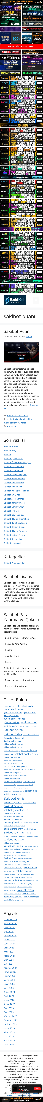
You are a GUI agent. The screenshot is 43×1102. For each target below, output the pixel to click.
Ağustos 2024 (10, 968)
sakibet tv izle (30, 867)
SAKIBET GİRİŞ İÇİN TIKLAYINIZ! (21, 46)
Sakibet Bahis (13, 734)
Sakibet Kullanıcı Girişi (10, 836)
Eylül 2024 (9, 964)
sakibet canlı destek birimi (12, 769)
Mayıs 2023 (9, 1028)
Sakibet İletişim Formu (14, 535)
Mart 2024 (9, 988)
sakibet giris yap (13, 794)
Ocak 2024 (9, 996)
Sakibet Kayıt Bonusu (14, 515)
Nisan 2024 (9, 984)
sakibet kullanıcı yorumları (14, 900)
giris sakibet (30, 712)
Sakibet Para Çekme (29, 849)
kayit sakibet (29, 722)
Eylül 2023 (9, 1012)
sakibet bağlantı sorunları (13, 744)
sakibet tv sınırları (9, 871)
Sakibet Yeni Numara (14, 483)
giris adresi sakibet (13, 712)
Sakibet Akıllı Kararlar (14, 499)
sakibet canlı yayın (28, 769)
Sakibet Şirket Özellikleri (15, 523)
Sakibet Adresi (11, 446)
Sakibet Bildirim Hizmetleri (16, 519)
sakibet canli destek (26, 754)
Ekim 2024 (9, 960)
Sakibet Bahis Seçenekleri (14, 738)
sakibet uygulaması (11, 874)
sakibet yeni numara (10, 887)
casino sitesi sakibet (14, 709)
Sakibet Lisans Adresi (14, 543)
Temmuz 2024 (10, 972)
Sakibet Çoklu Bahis (13, 458)
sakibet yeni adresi (30, 880)
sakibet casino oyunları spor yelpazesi (15, 775)
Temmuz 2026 (10, 919)
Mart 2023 (9, 1036)
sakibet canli (8, 754)
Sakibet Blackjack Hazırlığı (16, 491)
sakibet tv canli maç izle (13, 868)
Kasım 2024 (9, 956)
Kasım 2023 (9, 1004)
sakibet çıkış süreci (9, 890)
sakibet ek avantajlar (10, 785)
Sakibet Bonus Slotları (14, 478)
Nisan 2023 (9, 1032)
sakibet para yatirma (12, 849)
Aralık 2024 (9, 952)
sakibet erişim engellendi (25, 785)
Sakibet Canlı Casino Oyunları (15, 766)
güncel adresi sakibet (14, 718)
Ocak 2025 (9, 948)
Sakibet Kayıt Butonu (14, 466)
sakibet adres (30, 726)
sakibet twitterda (18, 423)
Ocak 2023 (9, 1044)
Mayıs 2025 (9, 940)
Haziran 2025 (10, 936)
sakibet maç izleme (11, 843)
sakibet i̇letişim (30, 829)
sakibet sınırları (8, 861)
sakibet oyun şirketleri (31, 846)
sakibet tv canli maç (22, 865)
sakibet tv (8, 864)
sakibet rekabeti (8, 855)
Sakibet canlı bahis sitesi (13, 763)
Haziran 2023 (10, 1024)
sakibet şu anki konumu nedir (12, 894)
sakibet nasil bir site (13, 846)
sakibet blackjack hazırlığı (12, 751)
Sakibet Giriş (10, 450)
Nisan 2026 (9, 927)
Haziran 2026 (10, 923)
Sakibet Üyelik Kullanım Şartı (17, 462)
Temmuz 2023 (10, 1020)
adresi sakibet (9, 706)
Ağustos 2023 (10, 1016)
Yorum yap (12, 426)
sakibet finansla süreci (10, 788)
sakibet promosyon (23, 852)
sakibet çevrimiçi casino (24, 887)
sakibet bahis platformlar (31, 735)
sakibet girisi (31, 791)
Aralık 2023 (9, 1000)
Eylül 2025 (8, 931)
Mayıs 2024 (9, 980)
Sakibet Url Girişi (12, 495)
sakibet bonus (29, 750)
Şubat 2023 (9, 1040)
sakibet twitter (24, 871)
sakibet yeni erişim (9, 884)
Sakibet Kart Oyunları (14, 507)
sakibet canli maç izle (12, 757)
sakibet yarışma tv (26, 877)
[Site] (21, 78)
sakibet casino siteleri (12, 779)
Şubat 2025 (9, 944)
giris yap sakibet (11, 715)
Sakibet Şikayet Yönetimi (15, 531)
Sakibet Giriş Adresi (13, 802)
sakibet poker (9, 852)
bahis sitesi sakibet (25, 706)
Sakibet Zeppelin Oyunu (15, 474)
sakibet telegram (21, 861)
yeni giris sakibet (31, 897)
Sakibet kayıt (11, 832)
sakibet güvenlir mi (16, 419)
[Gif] (21, 125)
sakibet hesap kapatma (31, 823)
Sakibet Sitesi (10, 858)
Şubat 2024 (9, 992)
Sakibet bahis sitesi (12, 741)
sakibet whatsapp (12, 877)
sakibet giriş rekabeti (29, 803)
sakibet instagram (13, 828)
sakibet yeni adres (13, 880)
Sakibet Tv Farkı (11, 511)
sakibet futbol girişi (24, 788)
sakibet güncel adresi (12, 813)
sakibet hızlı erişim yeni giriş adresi (14, 826)
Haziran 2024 (10, 976)
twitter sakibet (29, 893)
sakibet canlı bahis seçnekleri (13, 760)
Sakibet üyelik (25, 890)
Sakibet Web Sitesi (27, 874)
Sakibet (7, 454)
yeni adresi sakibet (13, 896)
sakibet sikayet (21, 855)
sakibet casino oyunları (12, 773)
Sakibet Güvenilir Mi (13, 819)
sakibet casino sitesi (13, 781)
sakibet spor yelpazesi (25, 858)
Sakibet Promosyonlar (17, 415)
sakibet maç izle (14, 839)
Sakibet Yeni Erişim (13, 487)
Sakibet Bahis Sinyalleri (15, 503)
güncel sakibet (11, 722)
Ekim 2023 (9, 1008)
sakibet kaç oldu (27, 833)
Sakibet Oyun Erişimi (13, 470)
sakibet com (29, 781)
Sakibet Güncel (13, 806)
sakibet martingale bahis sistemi (28, 836)
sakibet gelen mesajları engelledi (14, 791)
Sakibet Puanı (17, 331)
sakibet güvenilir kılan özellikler (13, 816)
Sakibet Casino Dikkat (14, 527)
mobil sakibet (11, 726)
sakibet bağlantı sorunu (13, 747)
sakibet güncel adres (16, 810)
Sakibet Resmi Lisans (14, 539)
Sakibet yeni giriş (24, 883)
